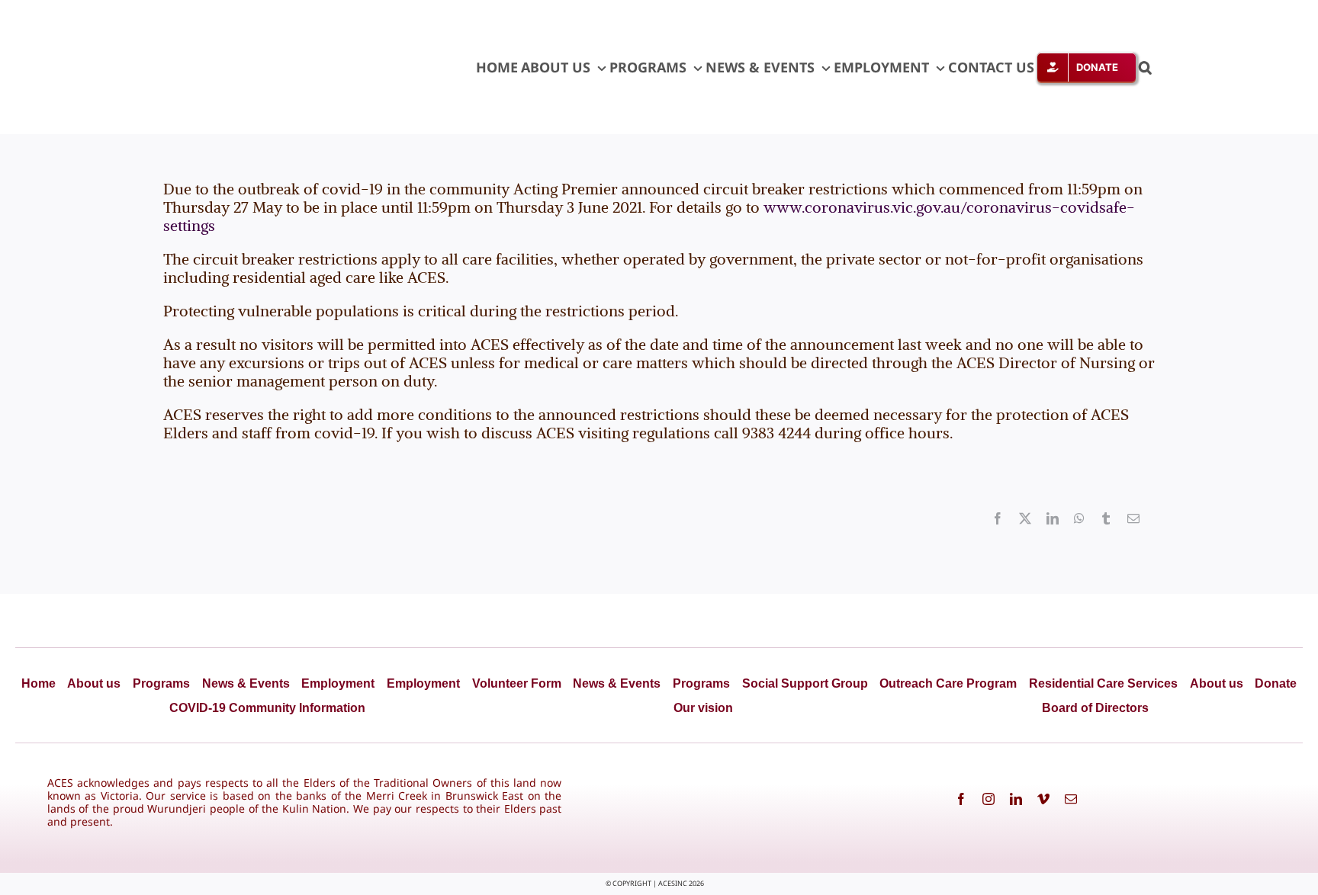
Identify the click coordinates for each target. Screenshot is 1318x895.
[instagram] (988, 799)
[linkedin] (1016, 799)
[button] (1145, 67)
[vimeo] (1043, 799)
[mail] (1071, 799)
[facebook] (961, 799)
